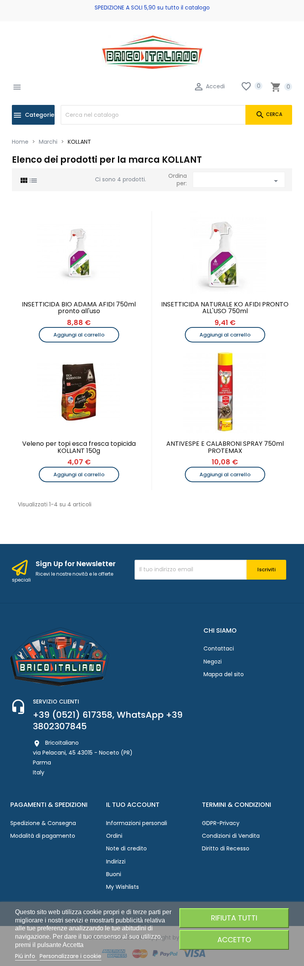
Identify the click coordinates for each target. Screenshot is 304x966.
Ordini (114, 836)
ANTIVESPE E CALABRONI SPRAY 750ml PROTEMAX (225, 447)
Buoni (113, 874)
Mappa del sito (223, 674)
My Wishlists (122, 887)
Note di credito (126, 848)
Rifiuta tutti (234, 918)
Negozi (212, 662)
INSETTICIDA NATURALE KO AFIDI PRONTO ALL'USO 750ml (225, 308)
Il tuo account (133, 804)
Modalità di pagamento (42, 836)
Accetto (234, 940)
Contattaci (218, 648)
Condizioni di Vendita (231, 836)
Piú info (26, 956)
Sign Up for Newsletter (76, 564)
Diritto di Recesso (225, 848)
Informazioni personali (136, 823)
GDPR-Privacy (220, 823)
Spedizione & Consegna (43, 823)
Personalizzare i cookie (70, 956)
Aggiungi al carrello (78, 334)
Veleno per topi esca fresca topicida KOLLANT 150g (79, 447)
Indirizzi (115, 861)
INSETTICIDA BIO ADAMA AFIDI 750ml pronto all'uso (79, 308)
